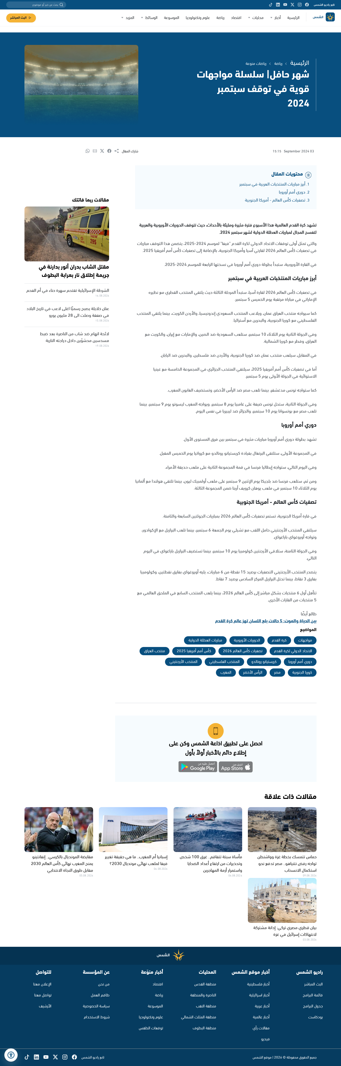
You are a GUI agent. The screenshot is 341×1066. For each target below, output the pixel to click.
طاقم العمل (100, 995)
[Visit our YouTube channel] (285, 5)
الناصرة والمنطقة (203, 995)
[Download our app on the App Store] (235, 767)
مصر (277, 672)
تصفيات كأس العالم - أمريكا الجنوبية (275, 200)
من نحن (104, 984)
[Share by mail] (96, 151)
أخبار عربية (262, 1006)
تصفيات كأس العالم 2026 (242, 651)
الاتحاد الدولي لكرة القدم (293, 651)
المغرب (225, 672)
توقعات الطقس (151, 1028)
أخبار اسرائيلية (259, 995)
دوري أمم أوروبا (292, 192)
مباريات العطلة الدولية (205, 640)
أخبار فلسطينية (258, 984)
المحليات (207, 972)
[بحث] (61, 4)
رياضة (220, 18)
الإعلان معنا (42, 984)
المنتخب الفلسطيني (224, 662)
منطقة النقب (206, 1006)
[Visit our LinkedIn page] (278, 5)
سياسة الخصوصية (96, 1006)
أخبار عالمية (261, 1017)
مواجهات (305, 640)
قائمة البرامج (313, 995)
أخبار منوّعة (152, 972)
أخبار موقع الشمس (251, 972)
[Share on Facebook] (111, 151)
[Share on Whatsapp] (89, 151)
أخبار (278, 18)
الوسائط (151, 18)
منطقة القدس (205, 984)
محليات (258, 18)
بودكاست (315, 1017)
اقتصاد (236, 18)
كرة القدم (279, 640)
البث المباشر (18, 17)
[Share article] (118, 151)
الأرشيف (45, 1006)
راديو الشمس (309, 972)
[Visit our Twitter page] (292, 5)
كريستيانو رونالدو (264, 662)
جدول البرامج (313, 1006)
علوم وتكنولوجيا (198, 18)
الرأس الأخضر (252, 672)
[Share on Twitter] (103, 151)
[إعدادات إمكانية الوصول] (10, 1055)
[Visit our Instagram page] (300, 5)
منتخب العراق (154, 651)
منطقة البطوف (204, 1028)
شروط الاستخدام (97, 1017)
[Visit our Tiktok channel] (271, 5)
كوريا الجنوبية (302, 672)
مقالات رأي (261, 1028)
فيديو (265, 1039)
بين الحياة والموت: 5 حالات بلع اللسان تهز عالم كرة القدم (266, 621)
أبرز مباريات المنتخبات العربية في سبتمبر (272, 184)
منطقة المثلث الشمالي (198, 1017)
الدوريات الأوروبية (247, 640)
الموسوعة (171, 18)
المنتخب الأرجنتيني (183, 662)
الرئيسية (293, 18)
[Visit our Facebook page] (307, 5)
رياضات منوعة (256, 64)
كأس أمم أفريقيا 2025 (194, 651)
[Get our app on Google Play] (197, 767)
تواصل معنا (42, 995)
